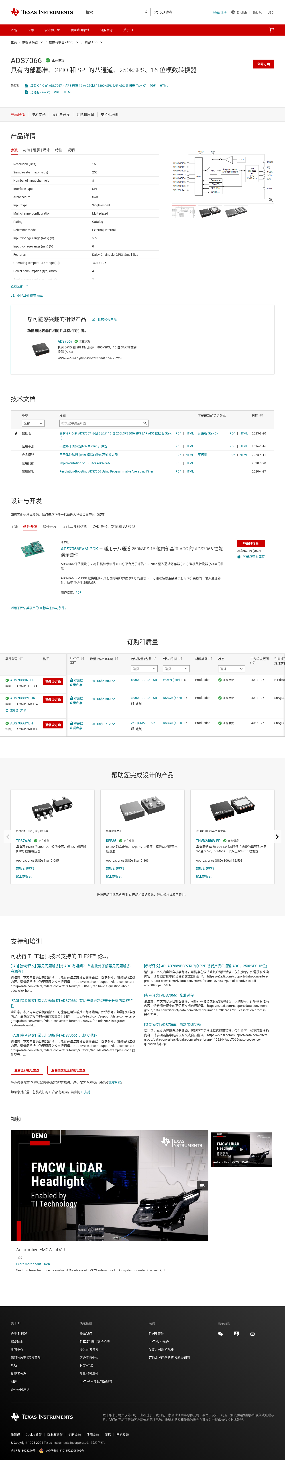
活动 (14, 1365)
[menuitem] (272, 30)
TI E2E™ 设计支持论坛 (95, 1341)
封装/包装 (87, 1365)
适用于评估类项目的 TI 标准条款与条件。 (39, 608)
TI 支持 (85, 1092)
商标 (108, 1434)
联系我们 (86, 1333)
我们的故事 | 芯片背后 (26, 1357)
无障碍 (15, 1434)
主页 (14, 42)
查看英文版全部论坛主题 (68, 1070)
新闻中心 (17, 1349)
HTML (164, 85)
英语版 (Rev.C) (40, 92)
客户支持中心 (89, 1357)
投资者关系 (18, 1373)
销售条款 (75, 1434)
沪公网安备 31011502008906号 (64, 1450)
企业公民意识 (20, 1389)
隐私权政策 (55, 1434)
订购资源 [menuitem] (106, 30)
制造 (14, 1381)
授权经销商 (182, 1357)
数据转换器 (30, 42)
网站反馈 (122, 1434)
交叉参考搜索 (89, 1349)
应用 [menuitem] (31, 30)
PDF (153, 85)
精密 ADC (91, 42)
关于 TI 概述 (19, 1333)
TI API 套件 (156, 1333)
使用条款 (114, 1082)
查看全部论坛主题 (26, 1070)
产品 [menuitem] (14, 30)
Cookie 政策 (34, 1434)
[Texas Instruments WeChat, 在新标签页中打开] (220, 1335)
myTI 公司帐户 (159, 1341)
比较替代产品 (107, 319)
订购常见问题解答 (161, 1357)
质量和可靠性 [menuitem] (80, 30)
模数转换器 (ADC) (61, 42)
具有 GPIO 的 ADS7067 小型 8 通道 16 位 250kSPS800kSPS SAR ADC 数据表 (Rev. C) (88, 85)
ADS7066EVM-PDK (79, 548)
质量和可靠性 (89, 1373)
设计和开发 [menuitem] (52, 30)
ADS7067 (65, 341)
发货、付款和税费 (161, 1349)
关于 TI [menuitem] (128, 30)
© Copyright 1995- (27, 1442)
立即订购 (263, 64)
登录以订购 (251, 543)
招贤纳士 (17, 1341)
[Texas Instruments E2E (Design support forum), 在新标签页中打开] (236, 1335)
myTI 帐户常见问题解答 (96, 1381)
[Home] (42, 12)
